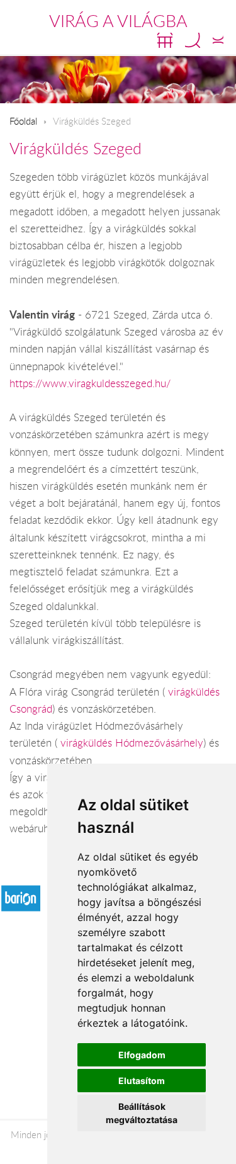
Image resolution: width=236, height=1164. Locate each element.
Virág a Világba (118, 20)
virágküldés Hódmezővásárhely (131, 743)
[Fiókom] (218, 40)
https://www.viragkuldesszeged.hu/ (90, 383)
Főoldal (23, 121)
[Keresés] (192, 40)
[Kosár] (164, 40)
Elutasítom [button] (141, 1080)
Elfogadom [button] (142, 1054)
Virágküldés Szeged (75, 148)
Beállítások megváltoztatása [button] (141, 1113)
